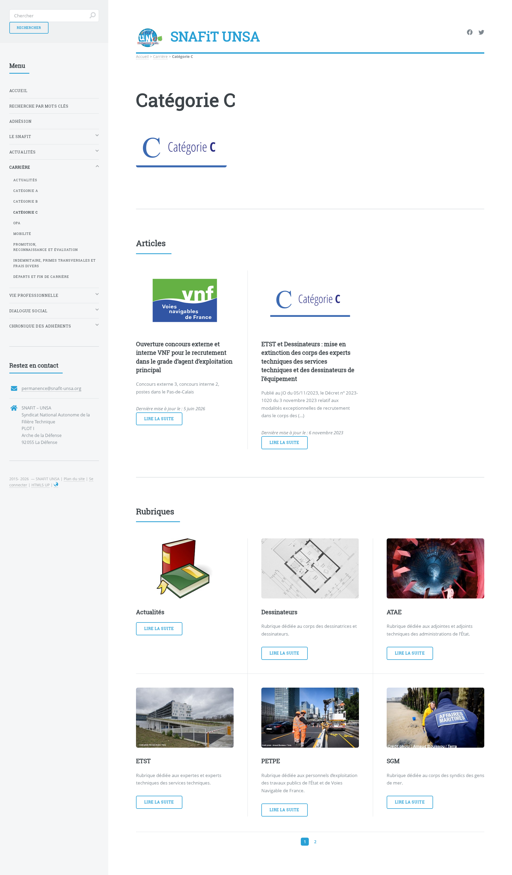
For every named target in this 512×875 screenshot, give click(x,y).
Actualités (25, 180)
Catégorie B (25, 201)
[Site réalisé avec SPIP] (56, 485)
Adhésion (20, 121)
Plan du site (74, 478)
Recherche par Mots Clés (39, 106)
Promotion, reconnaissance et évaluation (45, 247)
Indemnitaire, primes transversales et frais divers (54, 263)
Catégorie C (25, 212)
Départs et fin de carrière (41, 276)
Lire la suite (159, 418)
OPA (17, 223)
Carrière (160, 56)
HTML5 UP (40, 484)
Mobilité (22, 233)
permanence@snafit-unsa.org (51, 388)
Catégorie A (25, 190)
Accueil (142, 56)
